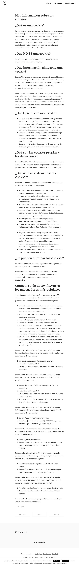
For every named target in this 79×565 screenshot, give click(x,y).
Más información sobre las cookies (34, 17)
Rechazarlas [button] (65, 560)
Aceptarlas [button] (56, 560)
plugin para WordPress (44, 499)
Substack (55, 554)
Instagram (38, 554)
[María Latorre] (4, 3)
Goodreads (47, 554)
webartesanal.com (33, 501)
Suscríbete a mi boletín (48, 557)
